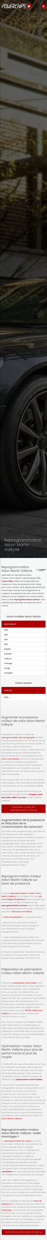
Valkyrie (8, 658)
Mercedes (6, 797)
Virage (7, 668)
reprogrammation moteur (27, 599)
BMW (14, 797)
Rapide (7, 649)
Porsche (22, 797)
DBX (6, 644)
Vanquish (8, 673)
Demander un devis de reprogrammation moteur (22, 808)
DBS (6, 639)
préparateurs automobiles (29, 1079)
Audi (40, 794)
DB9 (6, 634)
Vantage (8, 663)
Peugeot (33, 794)
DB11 (6, 630)
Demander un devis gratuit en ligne (22, 1232)
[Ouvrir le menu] (43, 6)
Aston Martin (10, 624)
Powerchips (7, 581)
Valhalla (8, 653)
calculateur (7, 1171)
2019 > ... (7, 697)
